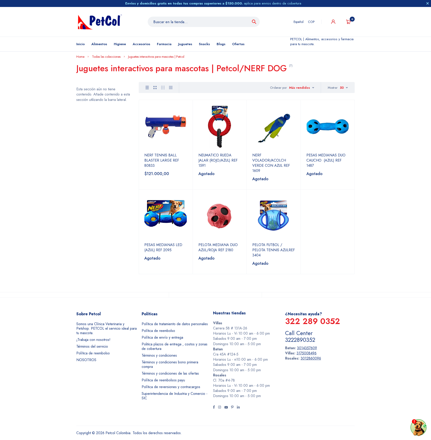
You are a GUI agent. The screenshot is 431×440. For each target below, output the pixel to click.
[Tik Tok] (232, 407)
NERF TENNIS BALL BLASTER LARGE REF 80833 (161, 160)
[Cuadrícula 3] (163, 87)
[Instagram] (219, 407)
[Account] (333, 22)
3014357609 (307, 348)
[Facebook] (214, 407)
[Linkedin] (238, 407)
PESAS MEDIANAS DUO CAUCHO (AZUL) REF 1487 (325, 160)
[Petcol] (99, 22)
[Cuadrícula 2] (155, 87)
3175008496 (307, 353)
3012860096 (311, 358)
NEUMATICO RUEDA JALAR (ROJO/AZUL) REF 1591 (217, 160)
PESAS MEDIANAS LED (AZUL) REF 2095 (163, 247)
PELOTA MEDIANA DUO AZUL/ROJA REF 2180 (218, 247)
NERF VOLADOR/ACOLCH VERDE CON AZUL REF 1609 (271, 163)
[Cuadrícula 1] (147, 87)
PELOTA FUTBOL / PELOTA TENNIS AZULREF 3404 (273, 250)
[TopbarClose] (427, 3)
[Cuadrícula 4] (170, 87)
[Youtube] (226, 407)
